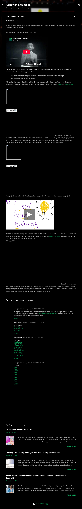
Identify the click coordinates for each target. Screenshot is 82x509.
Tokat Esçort (18, 354)
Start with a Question (18, 4)
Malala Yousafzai (54, 236)
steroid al (17, 330)
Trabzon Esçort (19, 350)
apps (12, 300)
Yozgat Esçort (18, 355)
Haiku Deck (69, 84)
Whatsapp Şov (18, 328)
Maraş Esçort (18, 349)
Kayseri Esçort (18, 345)
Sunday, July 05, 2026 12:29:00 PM (33, 363)
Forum (16, 367)
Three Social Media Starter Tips (19, 429)
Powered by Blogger (42, 504)
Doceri (60, 84)
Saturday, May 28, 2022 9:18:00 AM (33, 309)
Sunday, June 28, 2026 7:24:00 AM (33, 337)
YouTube (30, 300)
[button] (75, 16)
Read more (71, 446)
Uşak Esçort (18, 347)
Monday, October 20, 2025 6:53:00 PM (34, 322)
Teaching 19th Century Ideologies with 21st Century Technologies (33, 452)
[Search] (79, 5)
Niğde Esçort (18, 352)
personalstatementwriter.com (48, 313)
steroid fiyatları (18, 327)
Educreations (20, 300)
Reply (16, 318)
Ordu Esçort (18, 342)
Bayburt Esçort (18, 344)
